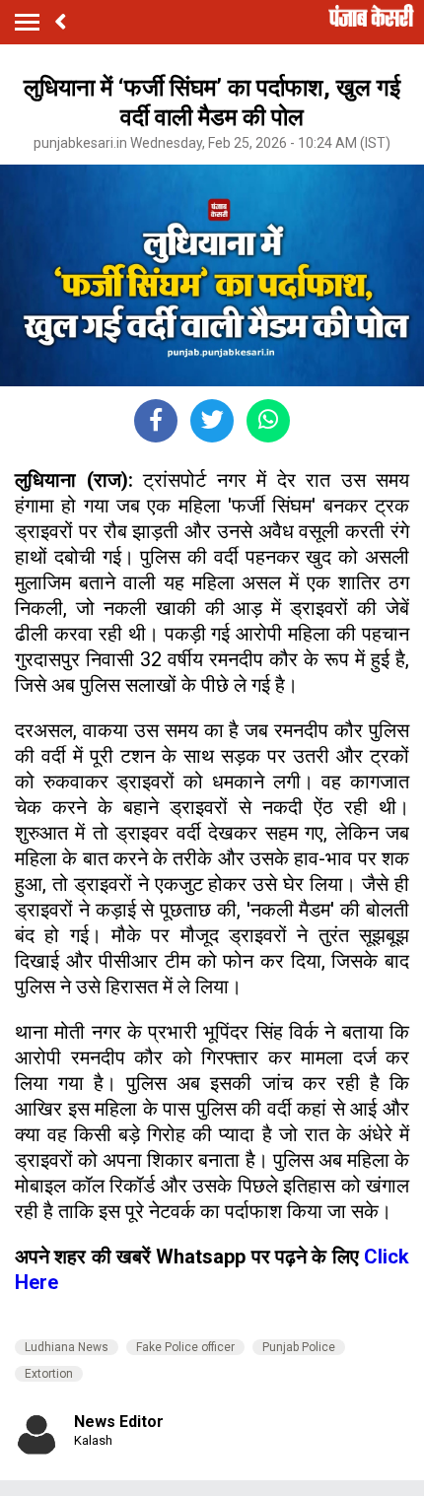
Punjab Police (298, 1347)
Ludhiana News (66, 1347)
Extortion (49, 1374)
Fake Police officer (185, 1347)
